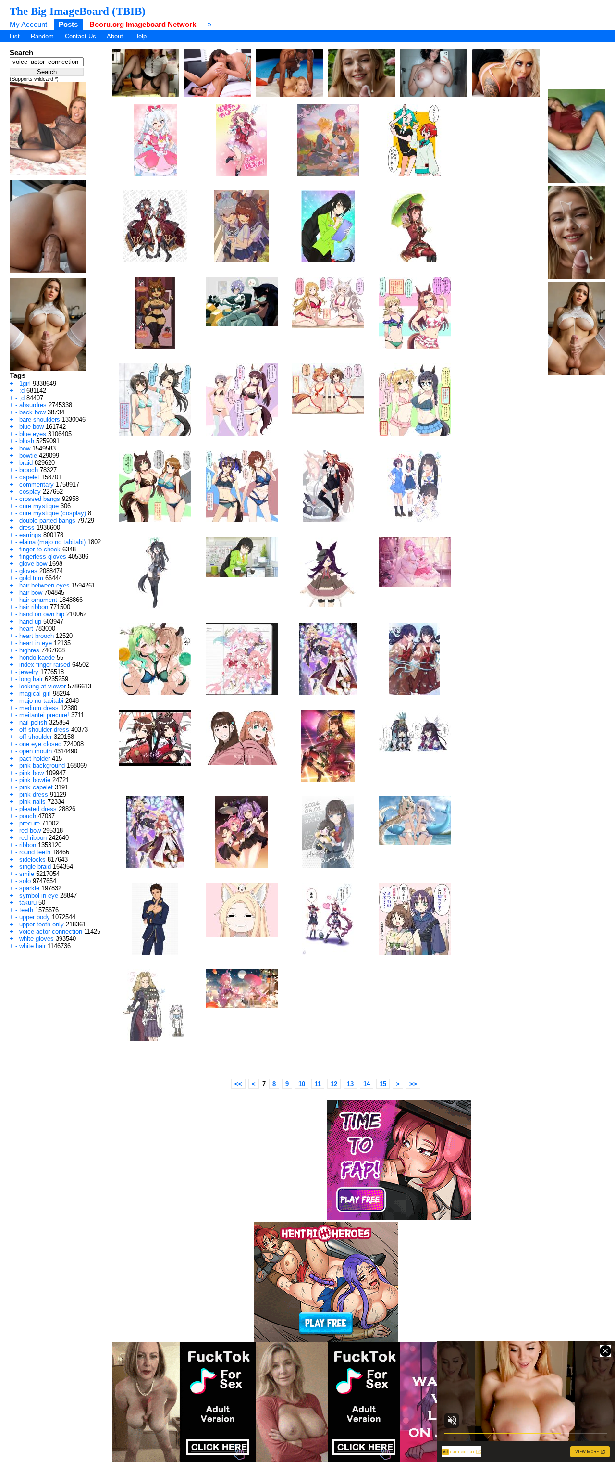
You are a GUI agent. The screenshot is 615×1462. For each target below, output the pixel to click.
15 (383, 1083)
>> (413, 1083)
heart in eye (35, 643)
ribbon (27, 845)
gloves (28, 571)
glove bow (33, 563)
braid (26, 462)
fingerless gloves (42, 556)
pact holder (34, 758)
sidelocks (32, 859)
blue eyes (32, 433)
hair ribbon (33, 607)
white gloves (36, 938)
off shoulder (35, 736)
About (115, 36)
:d (22, 390)
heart (26, 628)
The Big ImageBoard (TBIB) (78, 11)
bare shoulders (39, 419)
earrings (30, 534)
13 (350, 1083)
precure (29, 823)
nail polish (33, 722)
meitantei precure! (44, 715)
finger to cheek (40, 549)
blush (26, 441)
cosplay (30, 491)
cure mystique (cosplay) (52, 513)
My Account (28, 24)
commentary (36, 484)
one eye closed (40, 744)
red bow (30, 830)
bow (24, 448)
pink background (42, 765)
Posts (68, 24)
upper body (34, 917)
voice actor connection (50, 931)
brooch (28, 470)
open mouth (35, 751)
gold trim (31, 578)
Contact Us (80, 36)
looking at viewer (42, 686)
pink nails (32, 801)
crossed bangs (39, 498)
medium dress (39, 708)
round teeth (34, 852)
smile (26, 873)
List (15, 36)
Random (42, 36)
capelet (29, 477)
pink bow (31, 772)
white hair (32, 946)
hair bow (30, 592)
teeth (26, 909)
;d (22, 397)
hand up (30, 621)
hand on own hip (41, 614)
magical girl (35, 693)
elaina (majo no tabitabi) (52, 542)
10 (301, 1083)
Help (140, 36)
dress (27, 527)
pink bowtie (34, 780)
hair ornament (38, 599)
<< (238, 1083)
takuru (28, 902)
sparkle (29, 888)
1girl (25, 383)
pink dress (33, 794)
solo (25, 881)
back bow (32, 412)
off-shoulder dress (44, 729)
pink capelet (36, 787)
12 (334, 1083)
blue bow (31, 426)
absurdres (33, 405)
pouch (27, 816)
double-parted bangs (47, 520)
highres (29, 650)
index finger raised (44, 664)
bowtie (28, 455)
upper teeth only (41, 924)
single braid (35, 866)
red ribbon (33, 837)
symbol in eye (38, 895)
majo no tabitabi (41, 700)
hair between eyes (44, 585)
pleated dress (38, 808)
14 (366, 1083)
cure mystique (39, 506)
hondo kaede (37, 657)
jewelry (28, 671)
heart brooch (36, 635)
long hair (31, 679)
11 (318, 1083)
